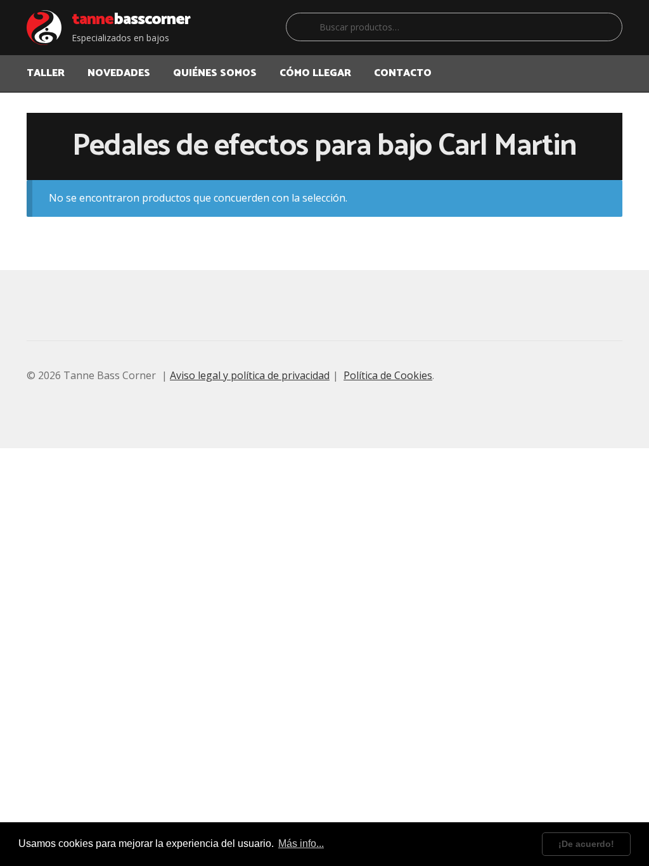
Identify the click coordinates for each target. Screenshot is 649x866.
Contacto (403, 73)
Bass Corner (131, 19)
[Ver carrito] (609, 65)
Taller (46, 73)
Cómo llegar (315, 73)
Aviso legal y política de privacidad (250, 375)
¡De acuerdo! (586, 844)
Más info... (301, 843)
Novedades (118, 73)
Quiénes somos (215, 73)
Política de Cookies (388, 375)
